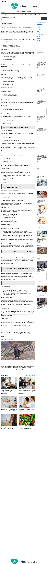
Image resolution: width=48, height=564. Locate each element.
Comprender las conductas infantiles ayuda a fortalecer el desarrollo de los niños (41, 63)
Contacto (41, 14)
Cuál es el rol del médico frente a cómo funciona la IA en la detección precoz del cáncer (41, 240)
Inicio (6, 14)
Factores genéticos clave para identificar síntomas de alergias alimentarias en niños (41, 130)
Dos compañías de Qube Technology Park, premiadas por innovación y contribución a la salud (41, 76)
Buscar (44, 18)
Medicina (39, 25)
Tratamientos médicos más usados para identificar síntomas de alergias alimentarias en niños (41, 213)
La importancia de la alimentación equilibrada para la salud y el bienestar (26, 428)
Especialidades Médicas (33, 14)
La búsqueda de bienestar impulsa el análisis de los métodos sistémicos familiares (41, 257)
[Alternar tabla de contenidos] (13, 24)
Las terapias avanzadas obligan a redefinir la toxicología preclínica (40, 51)
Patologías (24, 14)
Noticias (10, 14)
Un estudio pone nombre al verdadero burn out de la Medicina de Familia (41, 187)
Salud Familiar (39, 32)
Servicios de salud (40, 34)
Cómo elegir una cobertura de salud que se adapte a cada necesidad (9, 410)
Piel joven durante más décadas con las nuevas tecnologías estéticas (41, 200)
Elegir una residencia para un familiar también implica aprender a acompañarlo (9, 392)
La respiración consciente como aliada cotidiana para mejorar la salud (41, 117)
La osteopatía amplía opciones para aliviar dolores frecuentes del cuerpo (26, 410)
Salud (19, 14)
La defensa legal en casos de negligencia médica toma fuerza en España (41, 306)
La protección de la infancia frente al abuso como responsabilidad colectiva (41, 269)
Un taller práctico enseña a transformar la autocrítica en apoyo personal (8, 428)
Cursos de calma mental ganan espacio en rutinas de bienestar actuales (41, 101)
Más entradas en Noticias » (30, 375)
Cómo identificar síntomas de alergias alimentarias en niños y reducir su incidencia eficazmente (42, 157)
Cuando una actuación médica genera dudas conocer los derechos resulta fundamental (27, 392)
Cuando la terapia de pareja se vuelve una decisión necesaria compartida (41, 294)
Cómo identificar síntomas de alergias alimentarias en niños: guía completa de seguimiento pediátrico (41, 227)
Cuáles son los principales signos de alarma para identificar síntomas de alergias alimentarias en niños (41, 170)
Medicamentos (39, 24)
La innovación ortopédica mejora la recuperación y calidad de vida (41, 89)
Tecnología (39, 38)
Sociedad (15, 14)
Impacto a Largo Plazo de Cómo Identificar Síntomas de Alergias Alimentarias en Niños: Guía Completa (41, 144)
